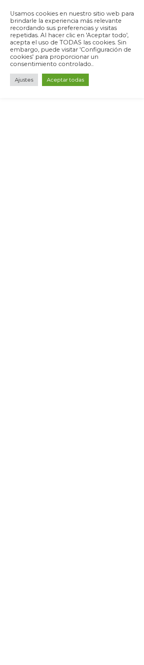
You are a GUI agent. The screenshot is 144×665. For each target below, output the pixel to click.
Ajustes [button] (24, 79)
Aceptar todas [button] (65, 79)
